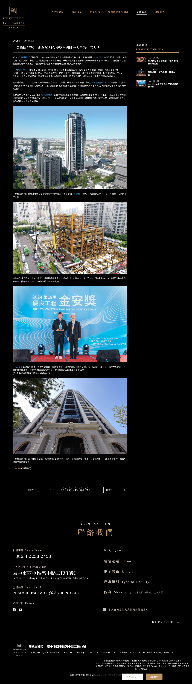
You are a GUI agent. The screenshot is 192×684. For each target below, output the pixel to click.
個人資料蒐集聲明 (132, 609)
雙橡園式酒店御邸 (118, 11)
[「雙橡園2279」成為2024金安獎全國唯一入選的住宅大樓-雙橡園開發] (64, 490)
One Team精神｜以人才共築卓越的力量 (163, 85)
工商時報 (17, 468)
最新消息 (141, 11)
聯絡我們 (160, 11)
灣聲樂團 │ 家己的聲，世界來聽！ (161, 73)
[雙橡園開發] (14, 17)
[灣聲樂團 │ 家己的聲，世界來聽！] (141, 72)
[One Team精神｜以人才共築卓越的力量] (141, 83)
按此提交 (163, 621)
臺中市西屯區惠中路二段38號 (66, 646)
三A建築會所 (56, 11)
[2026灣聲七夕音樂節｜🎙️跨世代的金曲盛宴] (141, 59)
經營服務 (95, 11)
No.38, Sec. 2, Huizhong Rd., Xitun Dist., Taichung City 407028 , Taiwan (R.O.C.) (73, 652)
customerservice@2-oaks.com (46, 592)
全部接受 (154, 676)
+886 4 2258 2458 (32, 556)
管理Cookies (133, 676)
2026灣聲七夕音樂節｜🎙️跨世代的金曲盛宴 (163, 62)
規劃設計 (77, 11)
